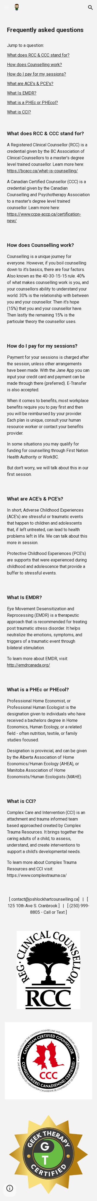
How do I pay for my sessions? (36, 74)
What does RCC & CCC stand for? (38, 55)
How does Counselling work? (34, 64)
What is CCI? (19, 112)
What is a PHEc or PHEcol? (32, 102)
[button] (6, 7)
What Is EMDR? (21, 93)
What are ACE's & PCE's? (30, 83)
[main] (48, 30)
